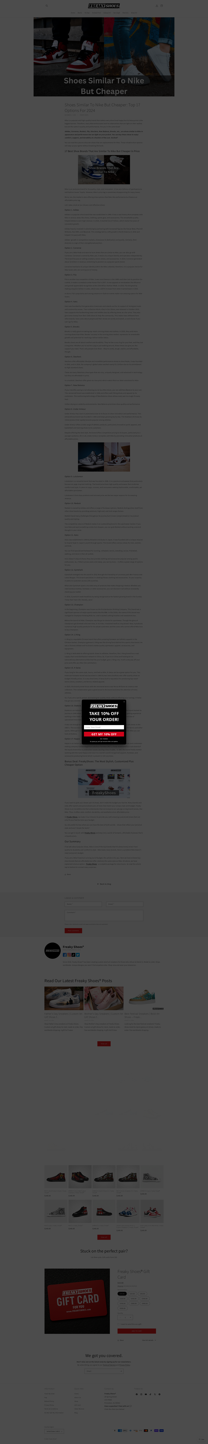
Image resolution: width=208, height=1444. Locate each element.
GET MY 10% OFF (104, 734)
